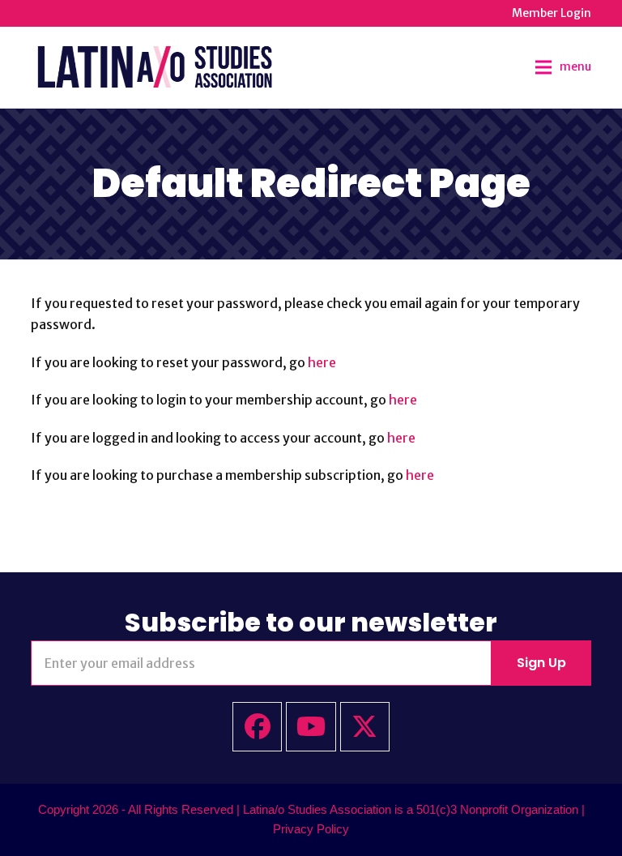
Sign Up (541, 662)
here (322, 362)
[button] (563, 67)
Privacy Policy (311, 829)
